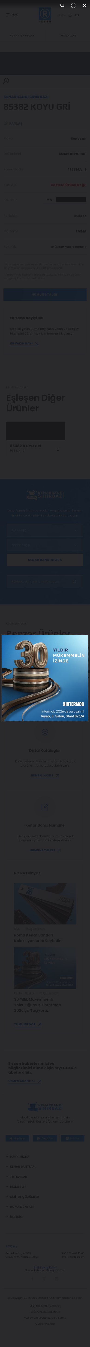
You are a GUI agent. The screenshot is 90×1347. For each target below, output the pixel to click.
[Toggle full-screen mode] (73, 5)
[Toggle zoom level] (62, 5)
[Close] (84, 5)
